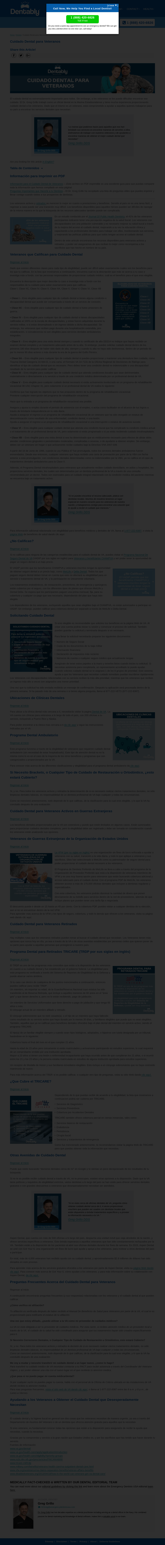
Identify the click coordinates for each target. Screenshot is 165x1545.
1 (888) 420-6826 (82, 19)
